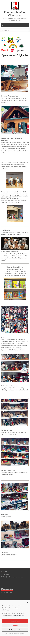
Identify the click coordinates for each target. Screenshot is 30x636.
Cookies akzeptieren (15, 621)
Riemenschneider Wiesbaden (15, 14)
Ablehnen (15, 625)
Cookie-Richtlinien (18, 615)
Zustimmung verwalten (15, 630)
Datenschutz (16, 633)
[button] (27, 602)
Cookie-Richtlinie (9, 633)
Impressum (22, 633)
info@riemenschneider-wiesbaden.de (13, 577)
